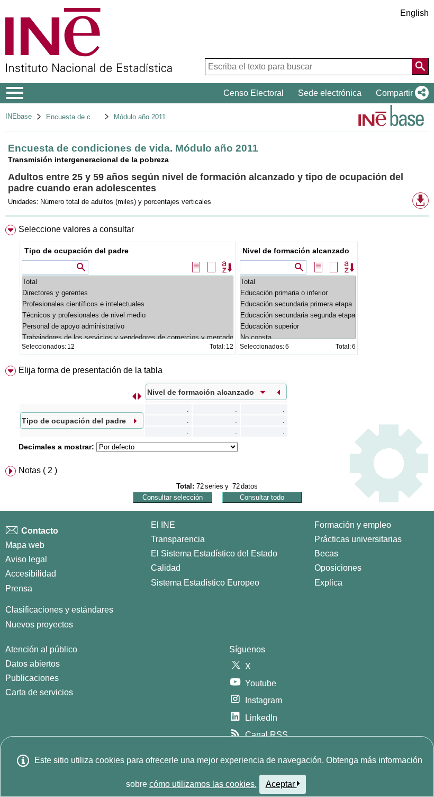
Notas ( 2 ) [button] (38, 470)
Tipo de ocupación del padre (76, 250)
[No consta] (297, 337)
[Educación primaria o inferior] (297, 292)
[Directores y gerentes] (127, 292)
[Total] (127, 281)
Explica (328, 582)
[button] (400, 93)
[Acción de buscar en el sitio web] (420, 66)
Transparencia (178, 539)
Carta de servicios (39, 692)
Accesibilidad (30, 573)
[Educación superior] (297, 326)
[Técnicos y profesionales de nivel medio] (127, 315)
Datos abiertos (32, 663)
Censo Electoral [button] (253, 93)
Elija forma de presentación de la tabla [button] (90, 370)
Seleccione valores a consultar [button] (76, 229)
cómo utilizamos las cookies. (203, 784)
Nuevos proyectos (39, 624)
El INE (163, 524)
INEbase (18, 116)
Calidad (165, 567)
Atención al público (41, 649)
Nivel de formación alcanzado (295, 250)
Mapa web (24, 545)
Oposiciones (337, 567)
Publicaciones (32, 678)
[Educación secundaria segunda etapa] (297, 315)
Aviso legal (26, 559)
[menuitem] (217, 292)
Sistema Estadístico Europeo (205, 582)
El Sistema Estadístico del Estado (214, 553)
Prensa (18, 588)
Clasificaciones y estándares (59, 609)
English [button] (414, 12)
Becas (326, 553)
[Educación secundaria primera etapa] (297, 303)
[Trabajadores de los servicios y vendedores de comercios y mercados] (127, 337)
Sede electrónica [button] (329, 93)
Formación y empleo (352, 524)
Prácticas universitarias (358, 539)
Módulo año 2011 (140, 117)
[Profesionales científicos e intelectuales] (127, 303)
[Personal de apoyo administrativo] (127, 326)
